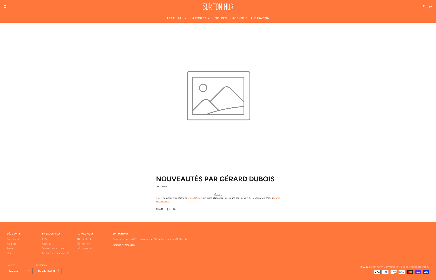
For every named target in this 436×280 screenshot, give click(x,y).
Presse (10, 248)
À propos (11, 243)
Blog (9, 253)
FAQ (44, 239)
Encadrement (13, 239)
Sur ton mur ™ (376, 266)
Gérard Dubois (195, 197)
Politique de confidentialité (55, 253)
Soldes (221, 18)
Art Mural (175, 18)
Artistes (199, 18)
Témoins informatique (53, 248)
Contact (46, 243)
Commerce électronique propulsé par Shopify (406, 266)
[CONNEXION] (424, 6)
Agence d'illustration (250, 18)
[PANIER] (431, 6)
